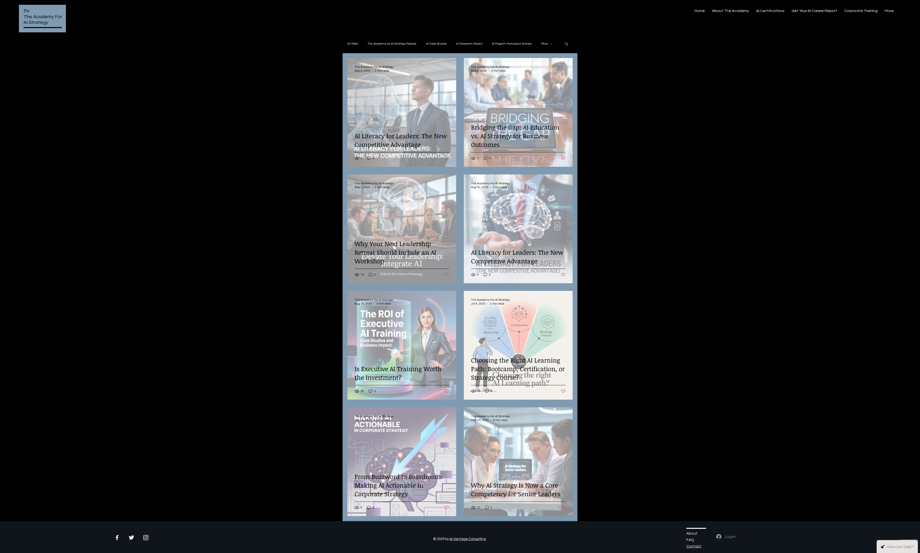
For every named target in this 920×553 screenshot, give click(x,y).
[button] (566, 44)
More (544, 43)
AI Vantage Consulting (467, 539)
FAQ (690, 540)
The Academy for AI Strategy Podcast (392, 43)
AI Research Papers (469, 43)
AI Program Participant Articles (512, 43)
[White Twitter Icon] (131, 537)
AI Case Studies (436, 43)
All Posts (352, 43)
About (692, 533)
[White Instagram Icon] (145, 537)
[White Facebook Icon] (117, 537)
